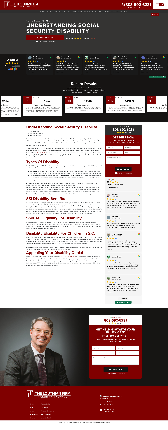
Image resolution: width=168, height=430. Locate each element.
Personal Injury (46, 404)
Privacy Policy (85, 422)
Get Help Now (125, 169)
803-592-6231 (138, 5)
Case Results (90, 11)
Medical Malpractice (47, 411)
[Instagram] (78, 425)
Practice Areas (62, 11)
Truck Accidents (46, 414)
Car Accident (45, 407)
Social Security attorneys (68, 257)
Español (155, 14)
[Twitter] (82, 425)
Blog (115, 11)
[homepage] (19, 5)
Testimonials (104, 11)
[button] (80, 38)
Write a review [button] (113, 187)
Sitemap (90, 422)
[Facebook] (75, 425)
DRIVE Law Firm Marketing (104, 422)
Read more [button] (37, 72)
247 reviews (16, 66)
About (50, 11)
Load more (123, 298)
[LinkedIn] (89, 425)
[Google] (92, 425)
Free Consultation (46, 37)
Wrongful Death (46, 418)
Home (43, 11)
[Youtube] (85, 425)
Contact (123, 11)
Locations (77, 11)
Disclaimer (79, 422)
